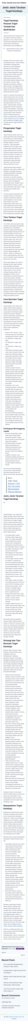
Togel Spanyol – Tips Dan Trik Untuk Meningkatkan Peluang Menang (15, 486)
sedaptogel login (6, 1002)
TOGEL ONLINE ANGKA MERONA (13, 926)
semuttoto (5, 1005)
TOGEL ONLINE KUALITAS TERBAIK (13, 118)
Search (4, 952)
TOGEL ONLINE (6, 17)
